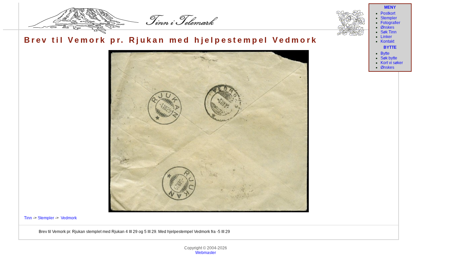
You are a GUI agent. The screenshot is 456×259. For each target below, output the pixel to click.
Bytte (385, 53)
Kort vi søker (392, 62)
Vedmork (69, 218)
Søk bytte (389, 58)
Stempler (46, 218)
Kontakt (387, 41)
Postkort (388, 13)
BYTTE (390, 47)
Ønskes (387, 27)
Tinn (28, 218)
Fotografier (390, 22)
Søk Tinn (389, 32)
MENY (390, 7)
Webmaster (205, 252)
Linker (386, 36)
